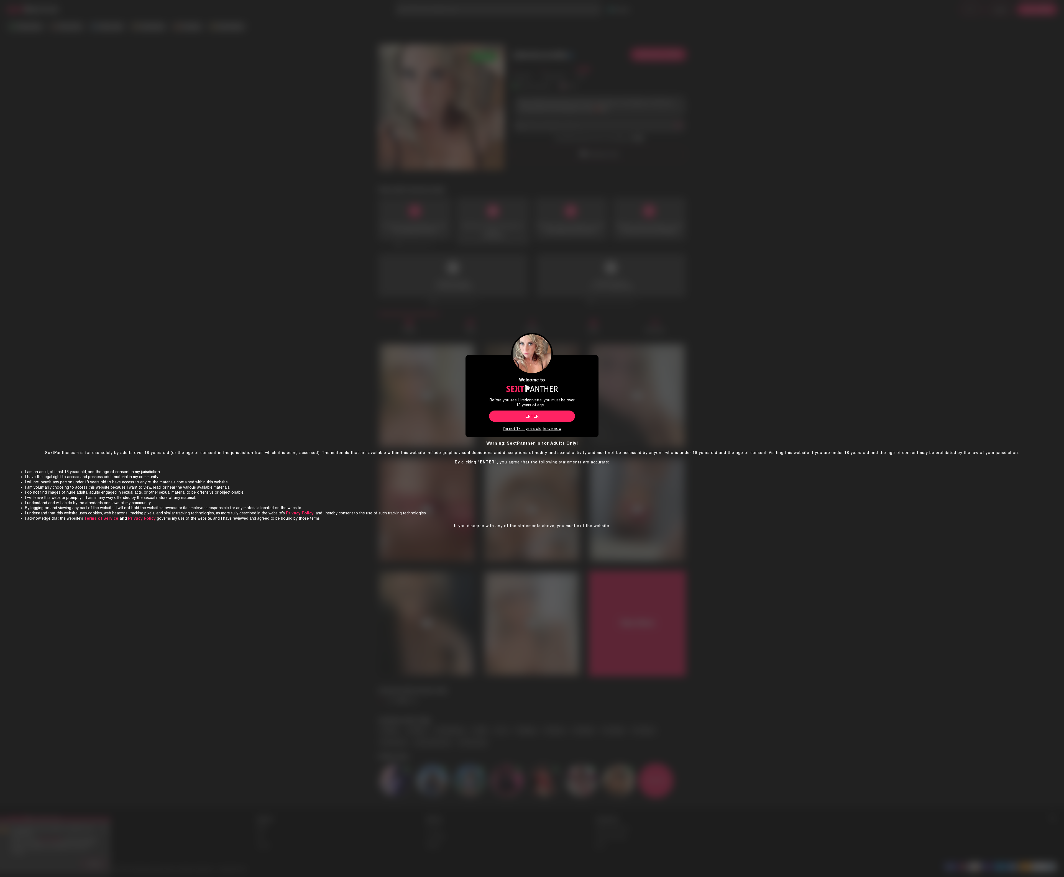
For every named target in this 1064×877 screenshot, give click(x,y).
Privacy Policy (142, 518)
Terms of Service (101, 518)
